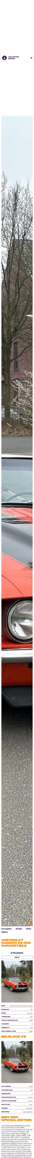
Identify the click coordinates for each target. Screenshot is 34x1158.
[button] (26, 58)
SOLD (17, 957)
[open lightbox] (29, 923)
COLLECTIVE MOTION (13, 58)
